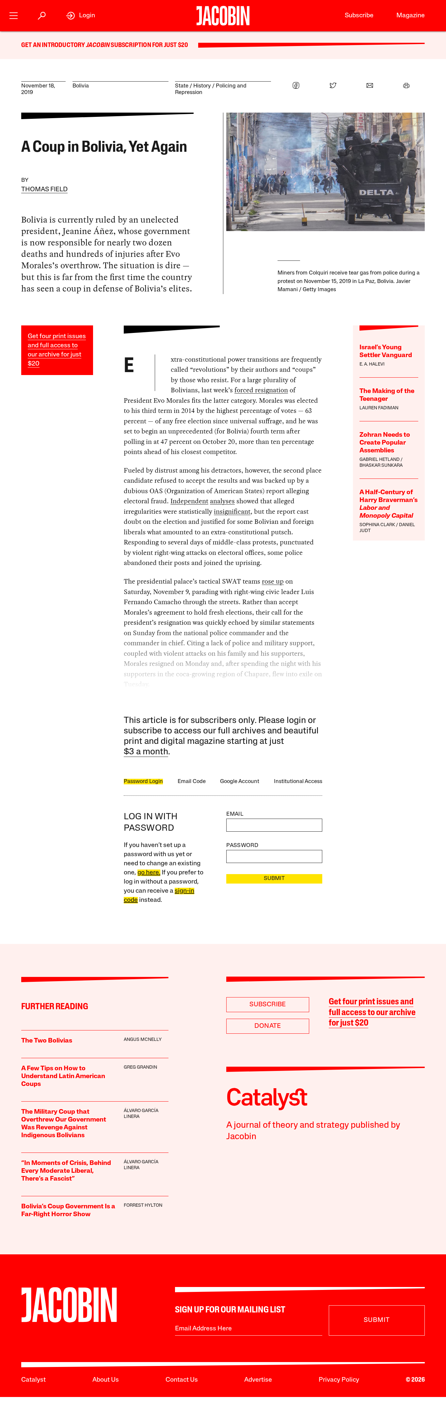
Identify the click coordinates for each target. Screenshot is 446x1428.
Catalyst (33, 1380)
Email (234, 814)
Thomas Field (44, 189)
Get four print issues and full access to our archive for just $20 (372, 1013)
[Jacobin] (223, 15)
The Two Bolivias (46, 1041)
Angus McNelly (143, 1039)
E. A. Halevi (372, 364)
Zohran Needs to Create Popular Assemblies (384, 443)
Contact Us (182, 1380)
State (181, 86)
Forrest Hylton (143, 1205)
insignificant (232, 511)
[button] (13, 15)
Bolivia (80, 86)
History (202, 86)
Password (242, 845)
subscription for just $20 (149, 45)
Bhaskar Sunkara (381, 465)
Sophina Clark (377, 525)
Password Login (143, 781)
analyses (222, 501)
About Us (105, 1380)
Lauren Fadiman (378, 408)
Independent (189, 501)
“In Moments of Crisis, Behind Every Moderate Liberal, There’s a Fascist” (66, 1171)
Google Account (239, 781)
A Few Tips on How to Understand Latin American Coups (63, 1076)
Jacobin (98, 45)
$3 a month (146, 752)
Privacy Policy (339, 1380)
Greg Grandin (140, 1067)
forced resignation (261, 390)
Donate (267, 1026)
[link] (80, 16)
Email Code (192, 781)
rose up (273, 581)
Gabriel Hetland (379, 459)
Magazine (410, 15)
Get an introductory (53, 45)
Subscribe (359, 15)
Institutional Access (298, 781)
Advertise (258, 1380)
